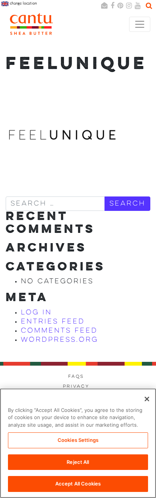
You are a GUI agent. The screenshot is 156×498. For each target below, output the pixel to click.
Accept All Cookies (78, 484)
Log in (36, 312)
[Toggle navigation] (139, 24)
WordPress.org (59, 340)
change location (23, 3)
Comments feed (59, 331)
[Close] (147, 399)
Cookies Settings (78, 440)
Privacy (76, 386)
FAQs (76, 377)
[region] (78, 443)
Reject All (78, 462)
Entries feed (53, 322)
